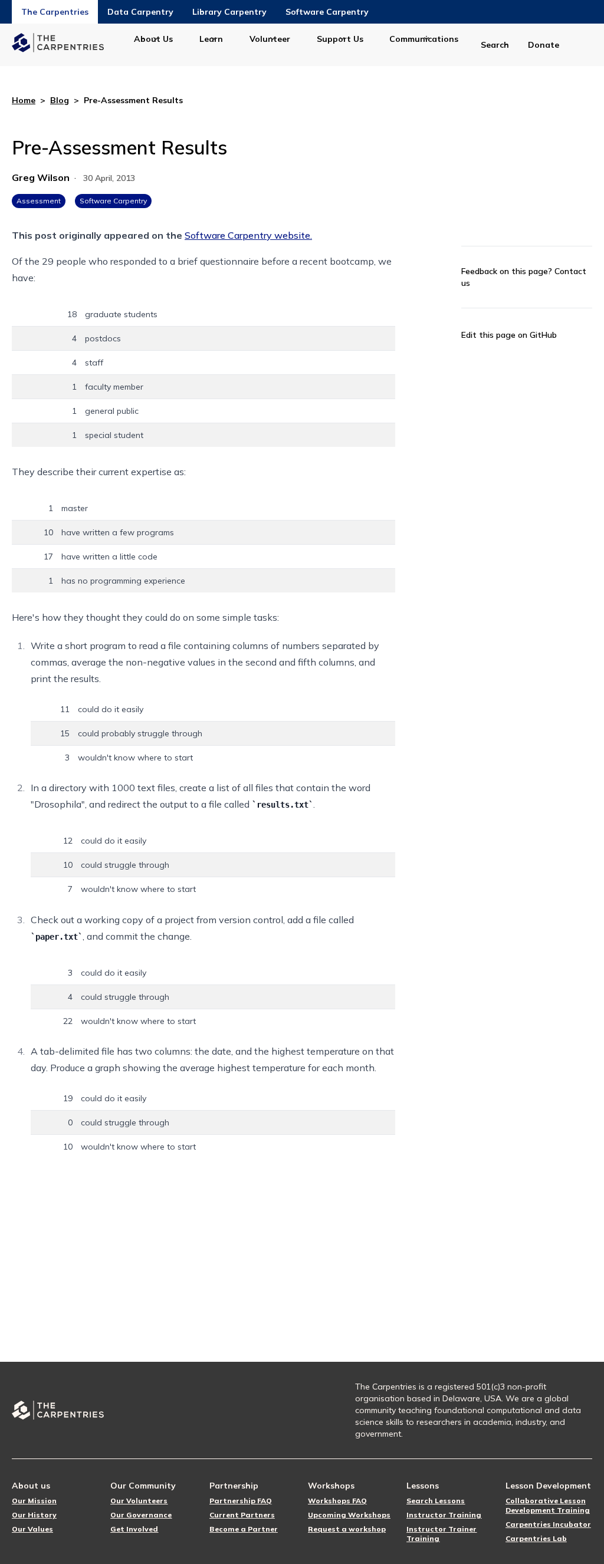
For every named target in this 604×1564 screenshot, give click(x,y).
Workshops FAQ (337, 1500)
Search (495, 44)
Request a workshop (347, 1529)
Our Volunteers (139, 1500)
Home (23, 100)
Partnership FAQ (240, 1500)
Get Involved (134, 1529)
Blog (59, 100)
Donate (543, 44)
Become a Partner (243, 1529)
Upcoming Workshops (349, 1514)
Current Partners (242, 1514)
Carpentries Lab (536, 1538)
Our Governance (141, 1514)
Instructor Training (443, 1514)
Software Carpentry (327, 11)
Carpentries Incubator (548, 1524)
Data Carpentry (140, 11)
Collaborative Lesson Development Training (547, 1505)
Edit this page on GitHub (509, 335)
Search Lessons (435, 1500)
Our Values (32, 1529)
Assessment (39, 200)
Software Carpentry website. (248, 235)
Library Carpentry (229, 11)
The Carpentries (54, 11)
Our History (34, 1514)
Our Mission (34, 1500)
